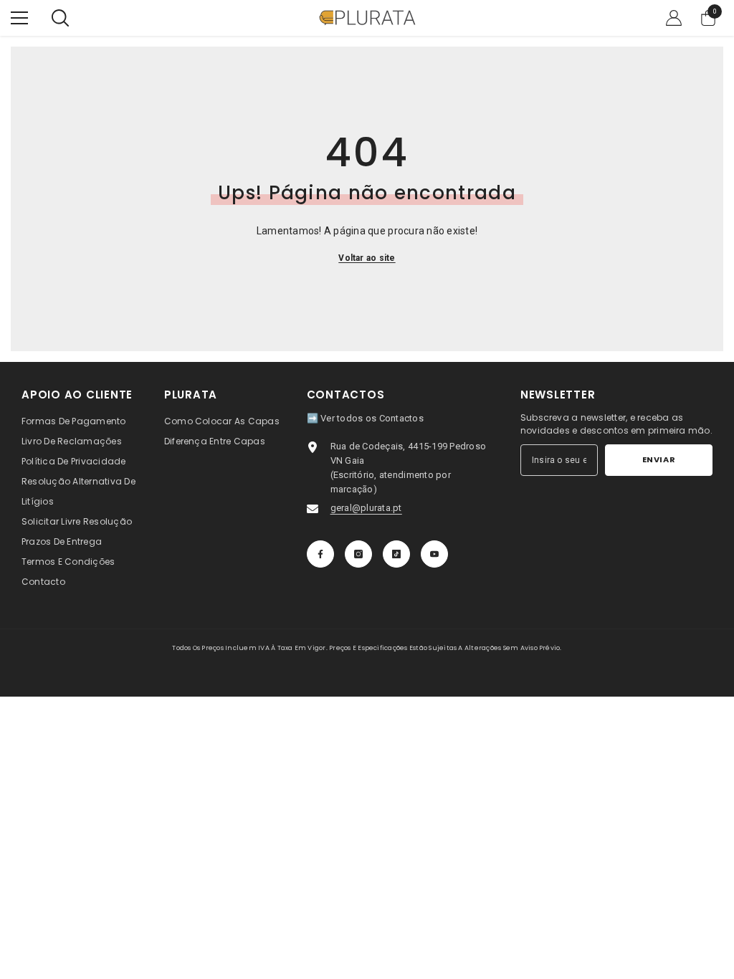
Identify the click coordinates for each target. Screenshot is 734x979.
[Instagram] (358, 554)
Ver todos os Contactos (372, 418)
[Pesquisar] (60, 18)
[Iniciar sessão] (674, 18)
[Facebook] (320, 554)
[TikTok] (396, 554)
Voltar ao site (366, 258)
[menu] (19, 18)
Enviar (658, 459)
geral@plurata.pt (366, 507)
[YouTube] (434, 554)
